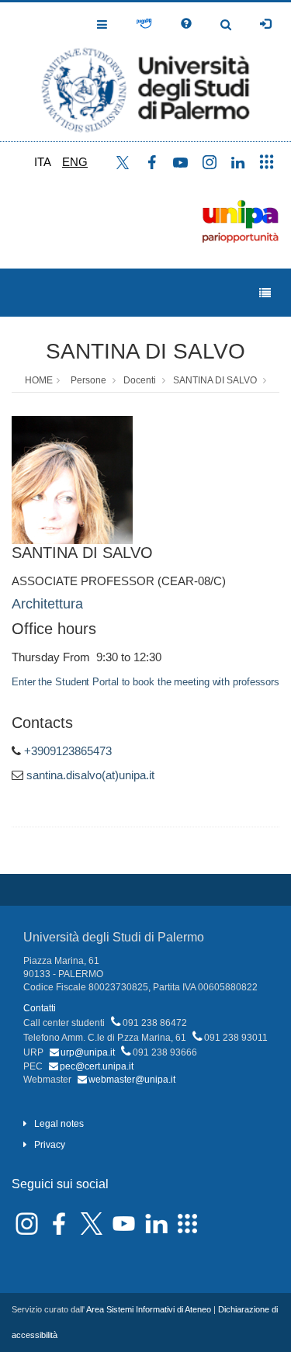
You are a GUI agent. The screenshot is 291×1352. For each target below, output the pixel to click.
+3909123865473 (68, 750)
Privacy (49, 1144)
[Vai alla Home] (145, 71)
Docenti (139, 380)
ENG (75, 161)
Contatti (39, 1008)
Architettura (47, 604)
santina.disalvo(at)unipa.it (90, 775)
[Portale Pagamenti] (144, 24)
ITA (42, 161)
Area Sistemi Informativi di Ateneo (148, 1309)
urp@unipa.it (88, 1052)
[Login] (265, 24)
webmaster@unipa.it (131, 1079)
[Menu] (265, 293)
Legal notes (59, 1123)
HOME (39, 380)
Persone (88, 380)
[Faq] (186, 24)
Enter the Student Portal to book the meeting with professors (145, 682)
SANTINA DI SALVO (145, 351)
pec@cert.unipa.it (96, 1066)
